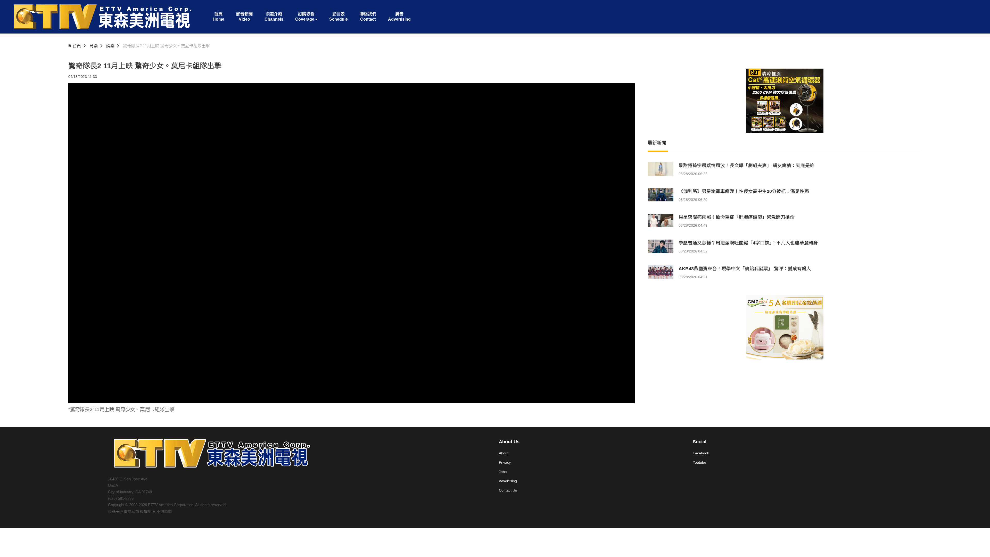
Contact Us (508, 490)
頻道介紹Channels (274, 16)
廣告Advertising (399, 16)
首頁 (77, 46)
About (503, 453)
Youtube (699, 462)
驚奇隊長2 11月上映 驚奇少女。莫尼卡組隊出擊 (166, 46)
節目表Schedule (338, 16)
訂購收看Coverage (305, 16)
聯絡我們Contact (368, 16)
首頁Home (218, 16)
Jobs (503, 472)
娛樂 (110, 46)
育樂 (93, 46)
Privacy (505, 462)
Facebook (701, 453)
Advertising (508, 481)
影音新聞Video (244, 16)
